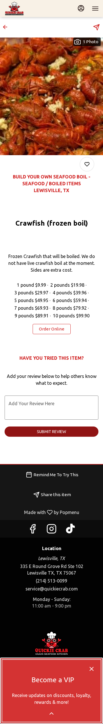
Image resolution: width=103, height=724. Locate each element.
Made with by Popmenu (41, 512)
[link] (52, 329)
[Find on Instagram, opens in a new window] (51, 530)
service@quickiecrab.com (51, 588)
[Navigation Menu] (95, 8)
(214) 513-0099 (51, 580)
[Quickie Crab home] (30, 8)
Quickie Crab (51, 643)
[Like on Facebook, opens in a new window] (32, 530)
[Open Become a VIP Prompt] (51, 713)
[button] (7, 27)
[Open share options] (96, 27)
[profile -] (81, 8)
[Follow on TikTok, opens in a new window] (70, 530)
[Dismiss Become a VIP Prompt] (91, 669)
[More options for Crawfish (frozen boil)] (87, 164)
